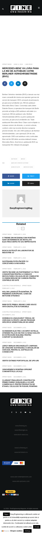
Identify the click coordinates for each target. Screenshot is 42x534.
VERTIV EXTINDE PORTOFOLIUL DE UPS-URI (20, 361)
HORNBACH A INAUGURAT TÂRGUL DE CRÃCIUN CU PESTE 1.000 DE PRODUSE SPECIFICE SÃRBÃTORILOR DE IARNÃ (18, 320)
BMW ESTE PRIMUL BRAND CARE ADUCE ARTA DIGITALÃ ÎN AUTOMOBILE (19, 305)
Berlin (23, 158)
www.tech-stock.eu (21, 434)
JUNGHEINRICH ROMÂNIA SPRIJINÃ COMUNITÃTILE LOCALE (17, 370)
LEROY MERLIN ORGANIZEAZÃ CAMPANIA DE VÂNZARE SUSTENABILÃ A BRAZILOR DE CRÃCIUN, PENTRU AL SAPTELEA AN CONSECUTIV (20, 349)
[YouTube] (25, 412)
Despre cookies (16, 531)
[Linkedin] (30, 412)
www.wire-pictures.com (21, 481)
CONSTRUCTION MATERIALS (11, 285)
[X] (16, 412)
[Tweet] (11, 83)
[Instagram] (21, 412)
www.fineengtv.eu (21, 430)
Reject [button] (6, 514)
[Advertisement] (21, 38)
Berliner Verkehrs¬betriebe (20, 163)
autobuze (14, 158)
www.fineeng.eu (21, 426)
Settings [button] (27, 531)
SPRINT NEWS (7, 64)
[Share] (4, 83)
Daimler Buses (16, 167)
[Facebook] (12, 412)
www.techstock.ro (21, 452)
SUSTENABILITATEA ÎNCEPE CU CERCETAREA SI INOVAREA (15, 262)
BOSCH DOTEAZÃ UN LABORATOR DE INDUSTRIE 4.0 (18, 252)
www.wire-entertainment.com (21, 477)
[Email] (24, 83)
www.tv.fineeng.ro (21, 448)
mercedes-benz (28, 167)
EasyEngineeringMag (21, 208)
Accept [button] (36, 527)
